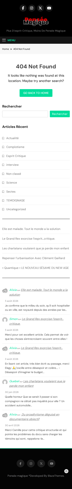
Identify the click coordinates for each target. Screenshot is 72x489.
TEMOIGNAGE (15, 200)
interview (12, 165)
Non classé (13, 174)
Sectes (11, 192)
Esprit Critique (16, 156)
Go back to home (36, 93)
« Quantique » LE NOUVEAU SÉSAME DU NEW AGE (35, 268)
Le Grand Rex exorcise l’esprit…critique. (28, 239)
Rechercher (12, 106)
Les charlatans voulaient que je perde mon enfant (35, 248)
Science (11, 183)
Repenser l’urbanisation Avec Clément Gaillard (33, 258)
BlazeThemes (56, 475)
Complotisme (15, 147)
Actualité (12, 138)
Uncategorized (16, 209)
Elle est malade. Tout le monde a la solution (31, 229)
